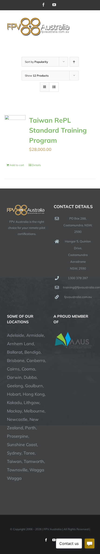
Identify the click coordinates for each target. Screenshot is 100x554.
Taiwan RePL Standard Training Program (58, 130)
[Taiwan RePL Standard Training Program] (15, 119)
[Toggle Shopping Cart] (74, 27)
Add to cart (17, 165)
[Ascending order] (74, 62)
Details (36, 165)
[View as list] (53, 87)
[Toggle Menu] (90, 27)
